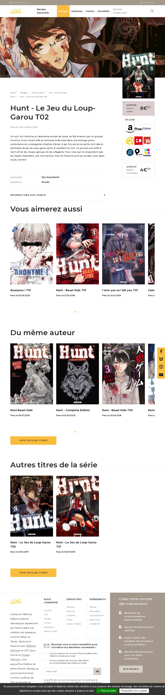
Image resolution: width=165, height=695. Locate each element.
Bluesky (161, 359)
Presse (70, 619)
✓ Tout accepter (107, 690)
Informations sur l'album (28, 195)
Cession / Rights (74, 624)
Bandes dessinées (43, 11)
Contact (47, 623)
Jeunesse (76, 11)
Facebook (161, 351)
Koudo (46, 182)
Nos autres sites (21, 2)
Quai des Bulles (96, 615)
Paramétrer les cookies (134, 690)
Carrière (47, 618)
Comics (90, 11)
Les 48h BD (95, 624)
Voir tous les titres (33, 440)
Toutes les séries (38, 93)
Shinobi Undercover (120, 11)
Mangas (63, 11)
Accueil (13, 93)
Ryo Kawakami (50, 177)
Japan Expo (95, 619)
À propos (48, 610)
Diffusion (71, 607)
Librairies (71, 615)
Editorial (71, 611)
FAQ (46, 614)
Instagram (161, 367)
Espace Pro (149, 2)
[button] (74, 311)
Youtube (161, 375)
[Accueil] (20, 11)
